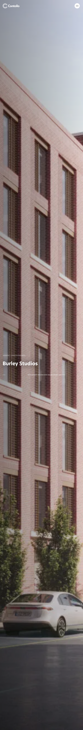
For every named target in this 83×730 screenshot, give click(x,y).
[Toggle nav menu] (77, 5)
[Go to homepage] (41, 5)
